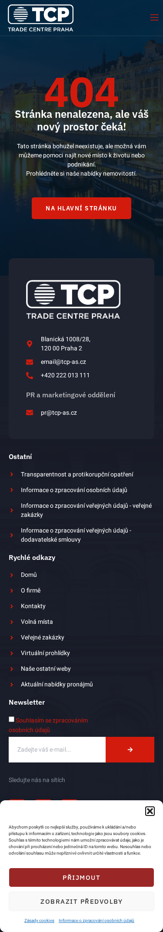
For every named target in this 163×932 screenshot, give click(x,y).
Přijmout (81, 877)
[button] (150, 811)
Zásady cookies (39, 921)
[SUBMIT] (130, 749)
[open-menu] (154, 17)
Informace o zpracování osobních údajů (96, 921)
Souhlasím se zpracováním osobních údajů (48, 725)
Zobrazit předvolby (81, 901)
